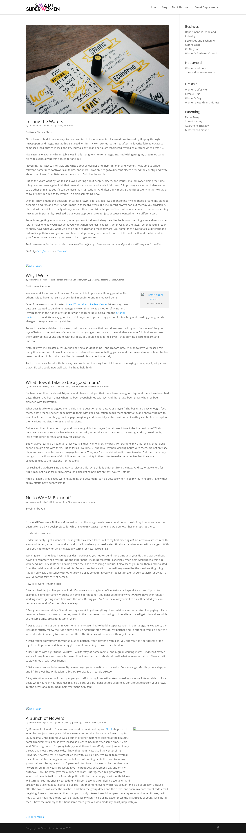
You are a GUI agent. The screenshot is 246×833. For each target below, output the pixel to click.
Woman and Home (196, 68)
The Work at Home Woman (201, 72)
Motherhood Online (197, 130)
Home (153, 7)
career (59, 125)
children (68, 279)
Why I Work (37, 275)
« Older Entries (35, 817)
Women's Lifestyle (196, 89)
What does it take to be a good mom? (63, 382)
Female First (192, 94)
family (86, 279)
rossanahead (35, 125)
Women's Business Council (201, 53)
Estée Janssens (44, 251)
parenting (94, 279)
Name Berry (192, 117)
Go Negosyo (192, 49)
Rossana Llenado (108, 279)
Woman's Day (193, 98)
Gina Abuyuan (69, 502)
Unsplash (62, 251)
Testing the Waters (44, 121)
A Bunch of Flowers (45, 718)
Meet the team (181, 7)
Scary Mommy (193, 121)
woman (120, 279)
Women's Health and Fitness (202, 102)
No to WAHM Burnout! (48, 498)
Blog (164, 7)
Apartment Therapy (197, 125)
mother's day (78, 386)
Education (68, 125)
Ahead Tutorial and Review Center (86, 304)
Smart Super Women (207, 7)
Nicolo (109, 729)
